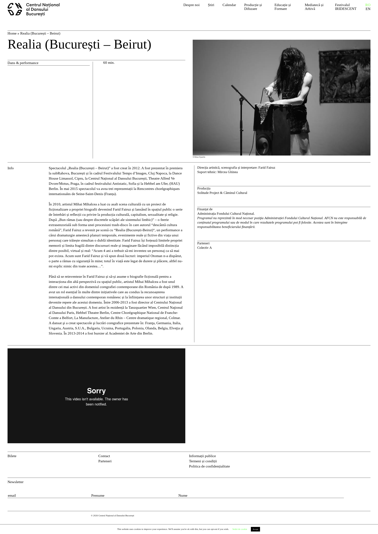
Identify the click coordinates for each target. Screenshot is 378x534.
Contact (104, 456)
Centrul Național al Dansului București (36, 10)
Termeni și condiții (203, 461)
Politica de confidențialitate (209, 466)
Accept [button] (255, 529)
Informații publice (202, 456)
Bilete (12, 456)
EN (368, 9)
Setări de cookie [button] (239, 529)
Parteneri (105, 461)
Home (12, 33)
